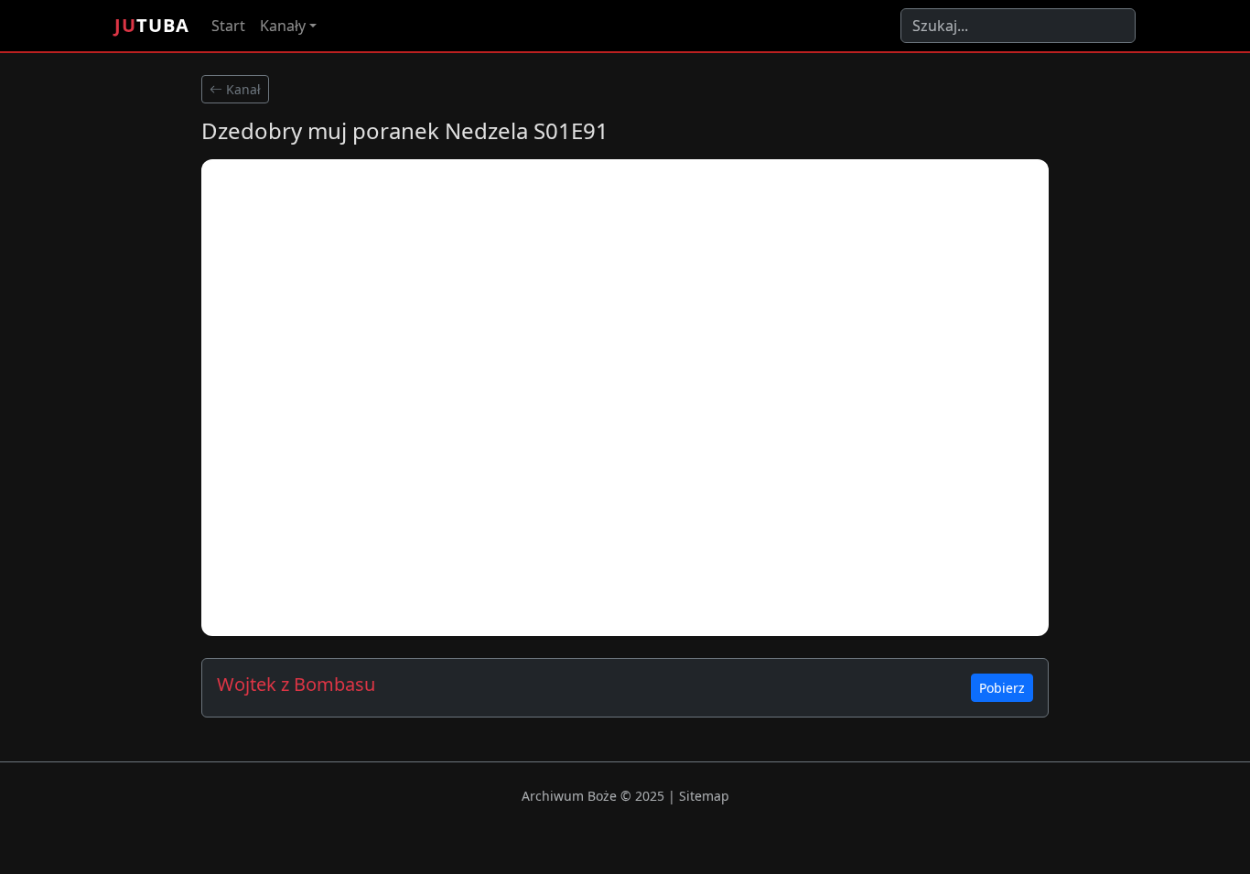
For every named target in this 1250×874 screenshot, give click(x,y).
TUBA (151, 25)
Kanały (283, 26)
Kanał (241, 89)
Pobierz (1002, 687)
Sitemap (704, 795)
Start (228, 26)
